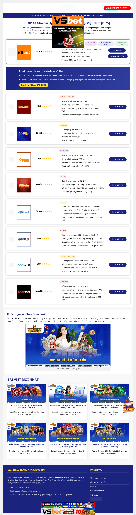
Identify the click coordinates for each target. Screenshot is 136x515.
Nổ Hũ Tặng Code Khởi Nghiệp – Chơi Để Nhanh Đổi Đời (26, 445)
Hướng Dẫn (77, 16)
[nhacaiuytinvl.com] (68, 8)
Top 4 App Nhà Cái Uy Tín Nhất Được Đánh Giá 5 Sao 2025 (26, 406)
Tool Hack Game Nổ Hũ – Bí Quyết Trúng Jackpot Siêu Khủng (109, 445)
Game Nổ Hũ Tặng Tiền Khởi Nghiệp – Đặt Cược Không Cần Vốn (68, 445)
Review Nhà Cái (49, 16)
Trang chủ (36, 16)
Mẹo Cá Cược (90, 16)
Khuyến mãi (64, 16)
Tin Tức (101, 16)
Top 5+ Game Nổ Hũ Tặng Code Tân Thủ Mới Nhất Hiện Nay (109, 406)
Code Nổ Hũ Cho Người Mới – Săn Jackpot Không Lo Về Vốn (68, 406)
